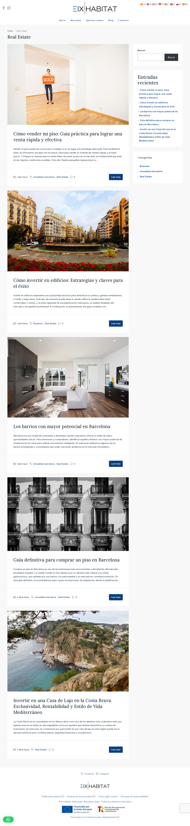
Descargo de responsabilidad (134, 796)
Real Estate (62, 177)
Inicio (62, 20)
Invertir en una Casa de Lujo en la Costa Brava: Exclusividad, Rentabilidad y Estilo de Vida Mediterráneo (62, 706)
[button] (8, 819)
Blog (110, 20)
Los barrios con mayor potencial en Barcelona (61, 426)
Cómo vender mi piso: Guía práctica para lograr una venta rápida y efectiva (155, 94)
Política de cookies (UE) (53, 796)
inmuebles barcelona (43, 177)
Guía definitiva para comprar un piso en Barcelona (66, 560)
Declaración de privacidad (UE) (81, 796)
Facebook (89, 774)
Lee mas (115, 177)
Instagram (104, 774)
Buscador (76, 20)
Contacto (123, 20)
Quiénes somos (95, 20)
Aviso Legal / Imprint (108, 796)
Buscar (141, 50)
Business (38, 323)
